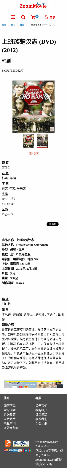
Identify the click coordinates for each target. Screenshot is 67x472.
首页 (4, 25)
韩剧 (22, 25)
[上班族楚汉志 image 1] (28, 141)
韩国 (13, 25)
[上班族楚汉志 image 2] (42, 141)
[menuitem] (13, 17)
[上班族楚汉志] (28, 140)
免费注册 (41, 423)
